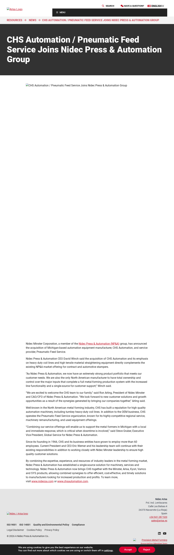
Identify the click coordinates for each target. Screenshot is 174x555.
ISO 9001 (12, 524)
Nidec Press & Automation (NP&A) (99, 343)
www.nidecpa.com (42, 481)
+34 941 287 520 (158, 517)
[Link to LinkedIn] (159, 534)
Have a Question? (133, 6)
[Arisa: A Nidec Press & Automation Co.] (19, 9)
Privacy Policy (52, 530)
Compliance (78, 524)
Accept (128, 549)
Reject (146, 549)
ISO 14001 (25, 524)
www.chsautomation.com (72, 481)
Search (109, 6)
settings (108, 550)
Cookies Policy (34, 530)
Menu (62, 12)
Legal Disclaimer (15, 530)
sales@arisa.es (159, 520)
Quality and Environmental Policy (51, 524)
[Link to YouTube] (164, 534)
